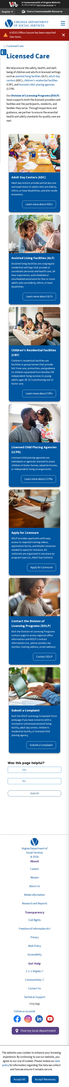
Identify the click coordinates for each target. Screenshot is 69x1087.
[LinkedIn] (39, 1019)
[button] (3, 52)
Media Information (34, 895)
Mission (34, 878)
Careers (34, 869)
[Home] (4, 46)
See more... (15, 37)
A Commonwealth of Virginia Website (41, 2)
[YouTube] (49, 1019)
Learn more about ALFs (39, 297)
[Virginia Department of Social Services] (27, 23)
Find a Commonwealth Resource (44, 11)
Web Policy (34, 946)
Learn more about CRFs (39, 394)
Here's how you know (45, 5)
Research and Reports (34, 903)
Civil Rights (34, 920)
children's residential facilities (41, 80)
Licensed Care (16, 46)
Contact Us (34, 988)
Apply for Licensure (41, 567)
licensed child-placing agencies (37, 85)
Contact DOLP (44, 657)
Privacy (34, 937)
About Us (34, 886)
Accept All (19, 1079)
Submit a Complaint (41, 745)
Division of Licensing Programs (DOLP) (35, 96)
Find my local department (38, 1031)
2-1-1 (33, 971)
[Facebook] (17, 1019)
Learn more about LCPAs (38, 479)
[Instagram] (28, 1019)
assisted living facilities (28, 76)
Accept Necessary (45, 1079)
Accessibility (35, 955)
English (7, 11)
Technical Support (34, 997)
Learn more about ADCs (39, 204)
